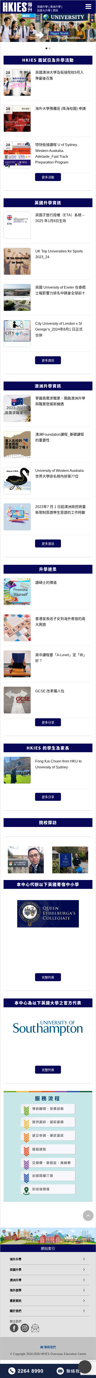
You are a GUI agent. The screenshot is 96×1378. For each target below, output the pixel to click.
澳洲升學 (55, 6)
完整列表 (48, 977)
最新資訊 (15, 1300)
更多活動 (48, 177)
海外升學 (15, 1259)
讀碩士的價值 (46, 583)
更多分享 (48, 722)
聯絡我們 (49, 1347)
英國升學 (42, 6)
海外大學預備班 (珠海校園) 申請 (60, 108)
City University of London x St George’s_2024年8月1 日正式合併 (59, 329)
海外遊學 (15, 1290)
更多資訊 (48, 360)
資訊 (55, 10)
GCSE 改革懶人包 (49, 691)
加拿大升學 (43, 10)
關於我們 (15, 1311)
